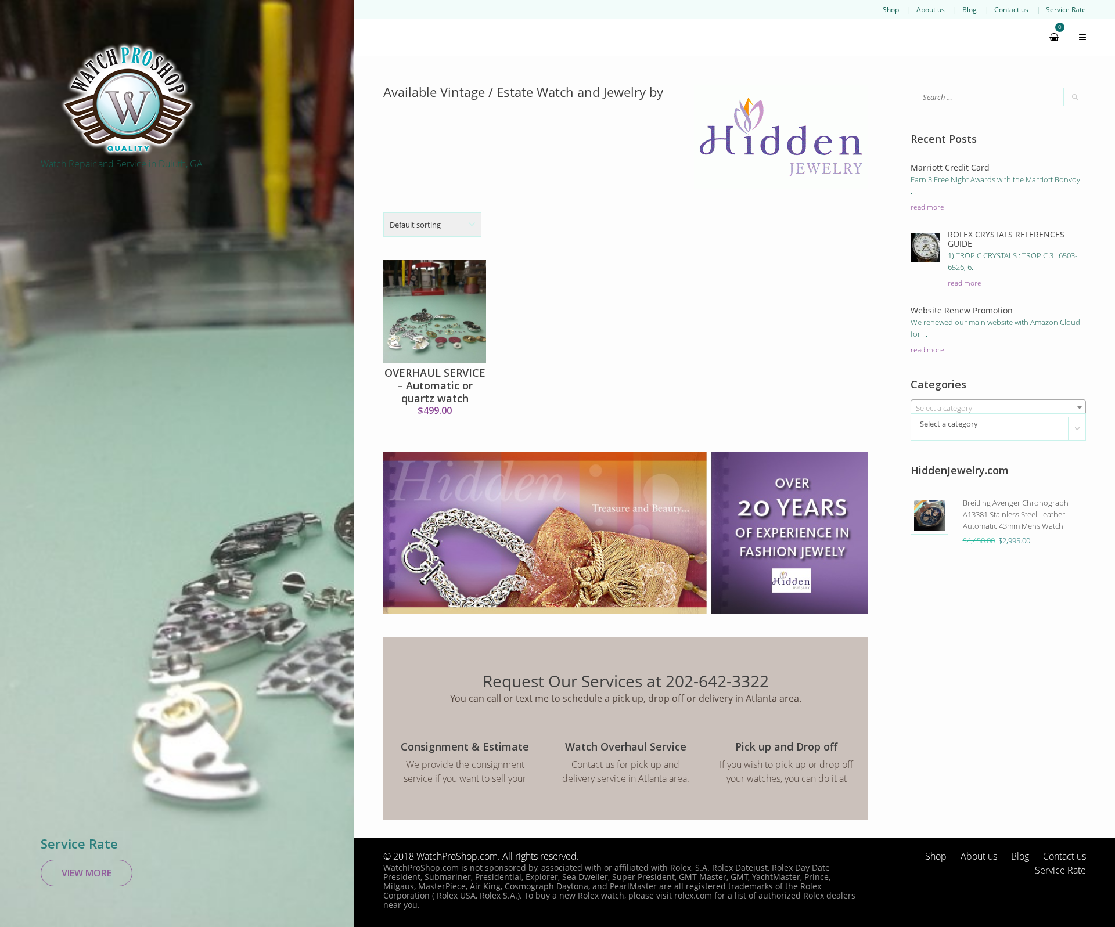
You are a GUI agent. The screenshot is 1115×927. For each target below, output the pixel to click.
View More (87, 873)
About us (930, 9)
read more (927, 206)
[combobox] (999, 407)
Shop (891, 9)
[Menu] (1077, 37)
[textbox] (998, 408)
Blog (969, 9)
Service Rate (1066, 9)
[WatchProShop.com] (128, 99)
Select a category (949, 424)
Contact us (1011, 9)
